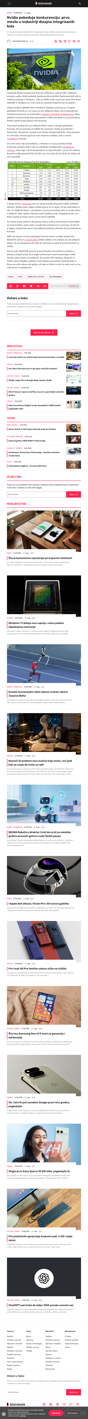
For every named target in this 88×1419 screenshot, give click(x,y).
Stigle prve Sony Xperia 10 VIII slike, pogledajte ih (39, 1171)
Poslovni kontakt (71, 1340)
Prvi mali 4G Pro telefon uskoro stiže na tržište (37, 968)
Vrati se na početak (42, 332)
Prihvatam (56, 1413)
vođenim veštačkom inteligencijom (58, 114)
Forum (67, 1347)
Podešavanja (72, 1413)
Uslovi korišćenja (71, 1344)
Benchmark (50, 1369)
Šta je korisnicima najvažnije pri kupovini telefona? (40, 558)
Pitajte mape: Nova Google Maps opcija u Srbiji (30, 380)
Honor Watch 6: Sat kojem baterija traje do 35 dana (32, 429)
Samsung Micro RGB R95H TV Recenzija (26, 441)
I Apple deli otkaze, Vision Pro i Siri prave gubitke (38, 903)
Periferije (10, 1358)
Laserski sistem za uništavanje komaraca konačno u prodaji (36, 357)
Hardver (10, 1347)
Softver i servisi (13, 376)
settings (23, 1416)
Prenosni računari (14, 1340)
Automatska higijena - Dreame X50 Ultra (27, 466)
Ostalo (9, 462)
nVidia (10, 276)
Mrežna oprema (13, 1365)
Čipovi (20, 276)
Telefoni (10, 1336)
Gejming (10, 618)
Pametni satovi (52, 1351)
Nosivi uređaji (12, 425)
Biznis (9, 13)
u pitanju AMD (31, 240)
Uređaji (10, 364)
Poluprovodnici (55, 276)
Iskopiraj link (73, 286)
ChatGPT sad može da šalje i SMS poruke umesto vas (41, 1305)
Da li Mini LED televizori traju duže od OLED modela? (32, 368)
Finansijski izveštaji (36, 276)
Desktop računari (14, 1354)
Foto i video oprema (15, 1362)
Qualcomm (27, 204)
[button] (9, 3)
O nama (68, 1336)
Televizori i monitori (15, 436)
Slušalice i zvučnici (14, 448)
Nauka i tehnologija (14, 353)
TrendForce (12, 139)
